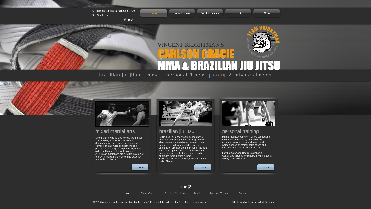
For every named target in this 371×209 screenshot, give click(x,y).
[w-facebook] (125, 19)
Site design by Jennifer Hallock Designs (253, 202)
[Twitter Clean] (129, 19)
